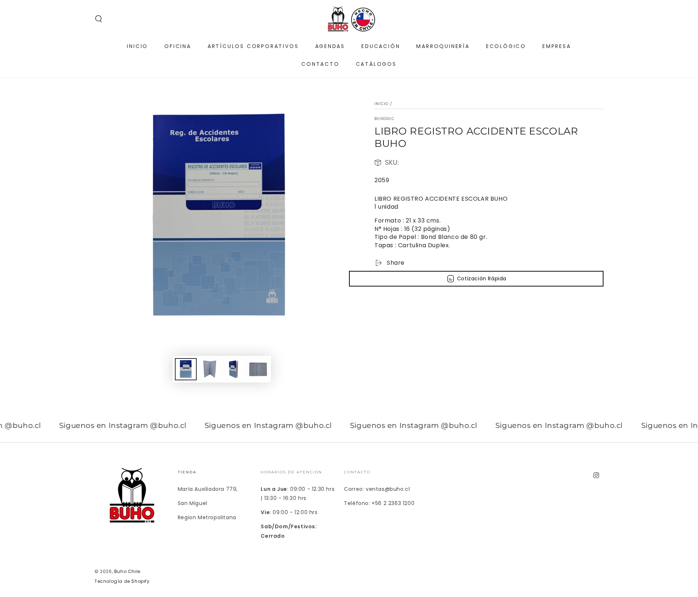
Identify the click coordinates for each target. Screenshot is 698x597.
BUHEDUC (384, 118)
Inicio (381, 104)
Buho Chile (127, 571)
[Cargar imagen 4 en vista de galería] (258, 369)
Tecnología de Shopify (122, 581)
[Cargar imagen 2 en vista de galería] (210, 369)
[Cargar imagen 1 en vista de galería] (186, 369)
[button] (98, 19)
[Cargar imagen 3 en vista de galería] (234, 369)
